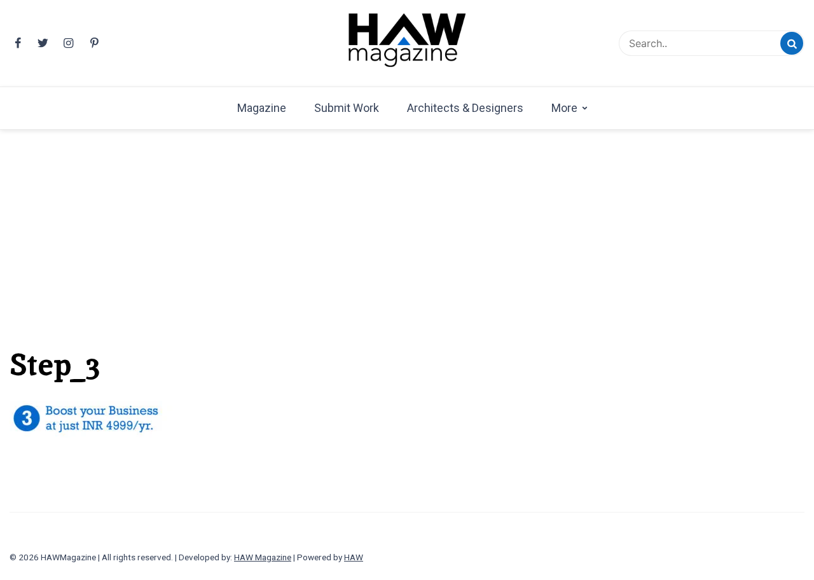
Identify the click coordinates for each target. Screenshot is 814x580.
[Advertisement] (407, 218)
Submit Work (346, 107)
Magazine (261, 107)
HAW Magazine (262, 557)
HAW (353, 557)
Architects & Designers (465, 107)
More (564, 107)
